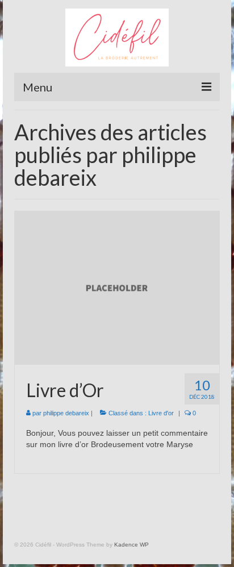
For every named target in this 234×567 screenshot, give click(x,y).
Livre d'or (161, 413)
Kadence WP (131, 544)
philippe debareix (66, 413)
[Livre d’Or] (117, 287)
